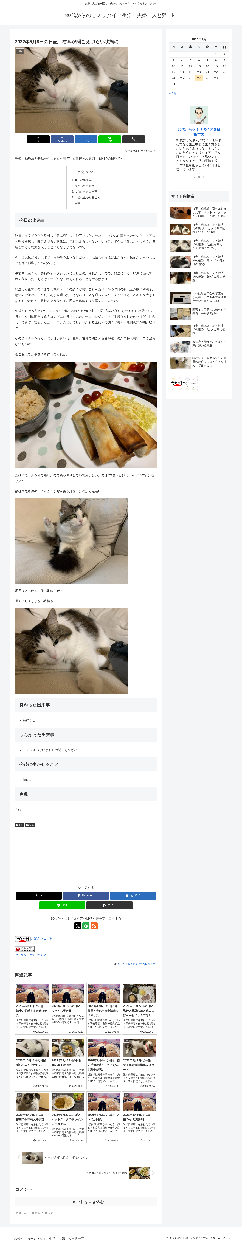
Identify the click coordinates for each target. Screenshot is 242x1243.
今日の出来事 (83, 180)
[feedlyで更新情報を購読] (85, 925)
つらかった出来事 (86, 191)
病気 (31, 825)
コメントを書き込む (86, 1202)
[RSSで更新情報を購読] (94, 925)
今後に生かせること (87, 197)
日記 (21, 825)
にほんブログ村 (42, 938)
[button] (133, 139)
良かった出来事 (84, 185)
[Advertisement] (86, 855)
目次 (81, 172)
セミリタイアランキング (30, 954)
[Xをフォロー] (77, 925)
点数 (77, 203)
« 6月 (173, 93)
